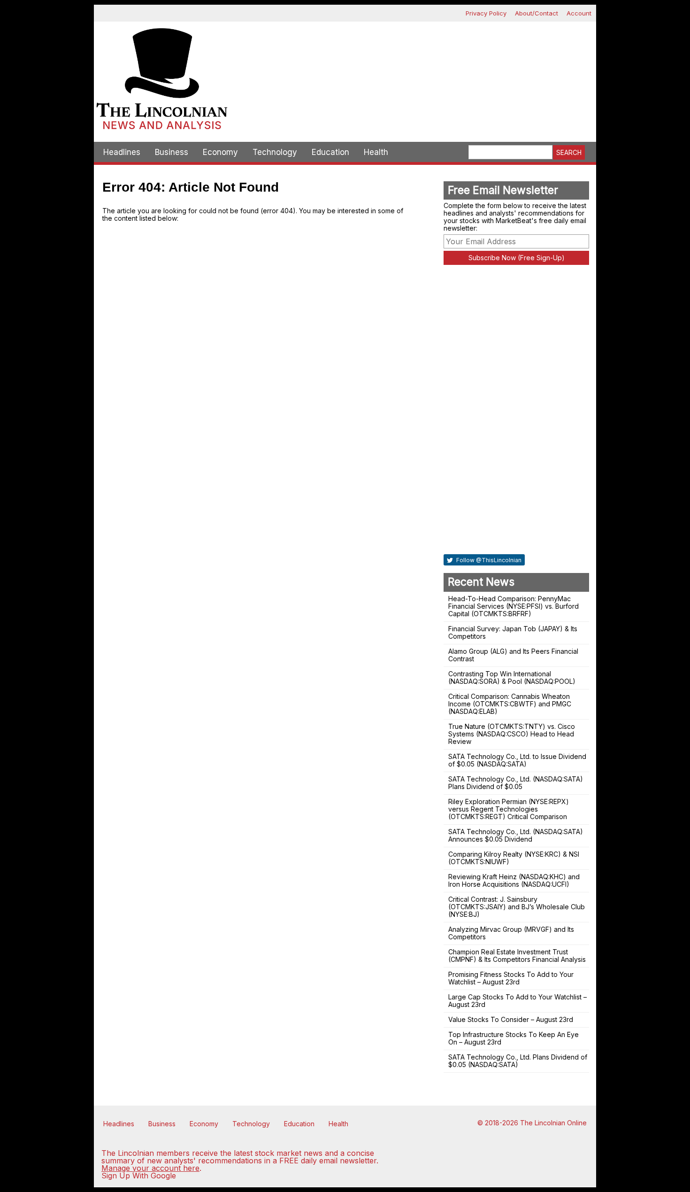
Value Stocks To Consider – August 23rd (510, 1019)
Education (330, 152)
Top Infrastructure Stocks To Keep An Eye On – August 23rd (513, 1038)
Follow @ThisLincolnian (488, 560)
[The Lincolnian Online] (162, 81)
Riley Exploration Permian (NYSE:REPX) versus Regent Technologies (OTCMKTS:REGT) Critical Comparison (508, 808)
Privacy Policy (486, 13)
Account (579, 13)
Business (171, 152)
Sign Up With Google (138, 1175)
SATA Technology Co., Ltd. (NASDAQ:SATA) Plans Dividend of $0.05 (515, 782)
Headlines (121, 152)
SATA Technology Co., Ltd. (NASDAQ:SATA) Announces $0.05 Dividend (515, 835)
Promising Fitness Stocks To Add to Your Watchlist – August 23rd (511, 978)
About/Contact (536, 13)
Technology (275, 152)
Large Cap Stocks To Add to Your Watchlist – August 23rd (517, 1000)
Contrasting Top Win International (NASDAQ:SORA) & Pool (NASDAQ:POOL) (511, 677)
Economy (220, 152)
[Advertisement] (413, 54)
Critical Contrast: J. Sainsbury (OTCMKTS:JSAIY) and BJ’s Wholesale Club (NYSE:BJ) (516, 906)
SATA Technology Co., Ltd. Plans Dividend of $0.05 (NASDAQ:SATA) (517, 1060)
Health (376, 152)
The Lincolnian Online (553, 1123)
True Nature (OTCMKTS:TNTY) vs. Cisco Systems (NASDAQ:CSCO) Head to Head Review (511, 733)
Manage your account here (150, 1168)
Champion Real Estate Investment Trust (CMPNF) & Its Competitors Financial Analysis (517, 955)
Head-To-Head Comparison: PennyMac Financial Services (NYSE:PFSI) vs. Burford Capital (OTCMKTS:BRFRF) (513, 606)
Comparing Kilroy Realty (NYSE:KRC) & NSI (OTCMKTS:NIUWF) (513, 858)
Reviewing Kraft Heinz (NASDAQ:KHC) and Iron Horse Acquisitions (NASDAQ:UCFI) (514, 880)
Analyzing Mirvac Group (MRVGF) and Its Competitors (511, 933)
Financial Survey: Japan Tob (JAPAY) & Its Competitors (512, 632)
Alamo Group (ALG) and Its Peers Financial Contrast (513, 655)
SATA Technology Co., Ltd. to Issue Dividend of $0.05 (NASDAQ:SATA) (517, 760)
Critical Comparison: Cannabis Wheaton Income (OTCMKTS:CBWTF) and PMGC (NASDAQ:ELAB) (509, 703)
